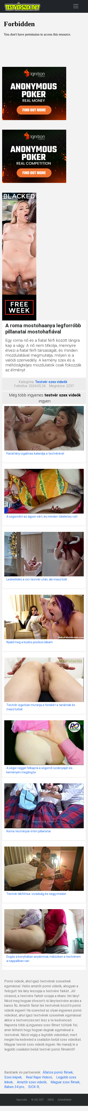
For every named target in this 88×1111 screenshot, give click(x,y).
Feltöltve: (21, 386)
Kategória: (26, 382)
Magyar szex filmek (65, 1082)
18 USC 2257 (37, 1099)
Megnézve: (57, 386)
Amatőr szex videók (32, 1082)
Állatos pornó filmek (58, 1072)
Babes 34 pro (14, 1087)
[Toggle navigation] (76, 6)
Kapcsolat (21, 1099)
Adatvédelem (65, 1099)
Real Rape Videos (39, 1077)
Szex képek (13, 1077)
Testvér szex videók (51, 382)
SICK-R (33, 1087)
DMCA (51, 1099)
